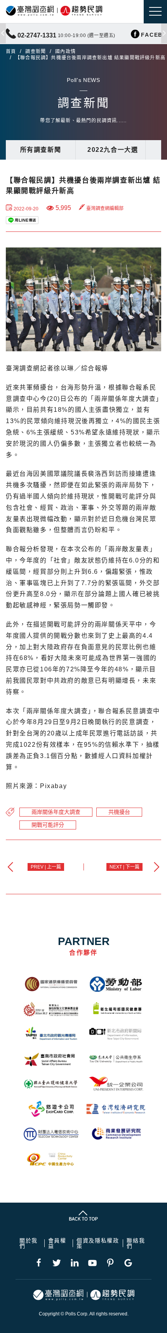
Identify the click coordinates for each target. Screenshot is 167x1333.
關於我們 (28, 1243)
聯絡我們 (136, 1243)
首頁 (11, 51)
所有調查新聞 (40, 149)
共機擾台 (119, 812)
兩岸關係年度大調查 (55, 812)
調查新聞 (35, 51)
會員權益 (57, 1243)
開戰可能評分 (47, 825)
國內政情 (65, 51)
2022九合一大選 (112, 149)
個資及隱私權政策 (98, 1243)
